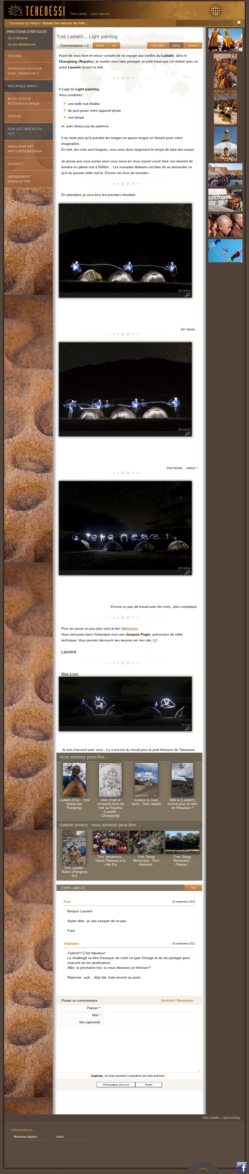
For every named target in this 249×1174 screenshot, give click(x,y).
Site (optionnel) (89, 1022)
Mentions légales (25, 1136)
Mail (96, 1015)
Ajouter (100, 45)
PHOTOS (14, 116)
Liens (60, 1136)
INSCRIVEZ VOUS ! (23, 86)
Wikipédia (129, 628)
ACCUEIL (15, 56)
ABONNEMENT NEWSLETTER (19, 179)
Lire (114, 45)
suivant (193, 45)
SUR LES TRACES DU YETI (25, 131)
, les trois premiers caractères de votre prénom (127, 1076)
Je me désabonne (22, 44)
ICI (155, 640)
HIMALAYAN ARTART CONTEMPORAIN (25, 149)
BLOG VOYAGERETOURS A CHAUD (23, 101)
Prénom (93, 1008)
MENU (176, 45)
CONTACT (15, 164)
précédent (158, 45)
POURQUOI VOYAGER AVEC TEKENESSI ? (25, 71)
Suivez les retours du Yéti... (65, 23)
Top (193, 887)
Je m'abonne (18, 38)
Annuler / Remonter (177, 1000)
